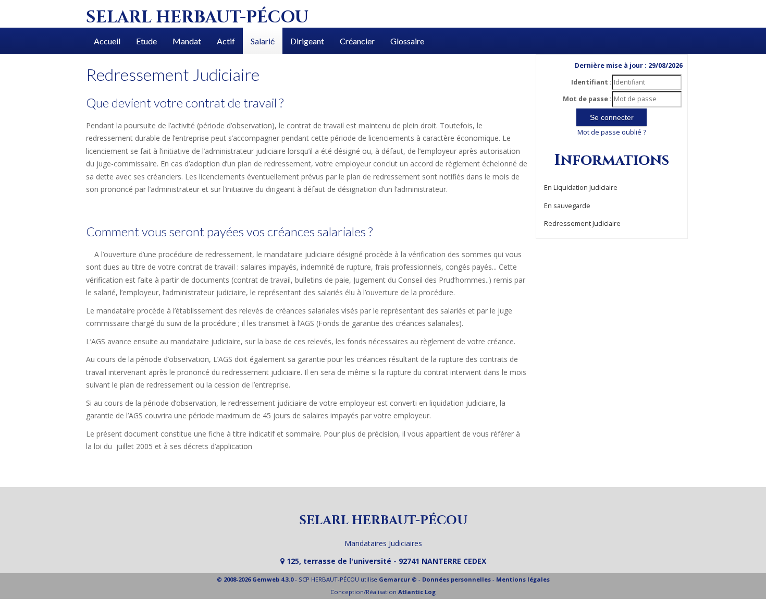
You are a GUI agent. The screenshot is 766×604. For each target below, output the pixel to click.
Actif (226, 41)
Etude (146, 41)
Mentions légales (523, 579)
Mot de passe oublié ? (611, 132)
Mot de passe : (587, 98)
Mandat (186, 41)
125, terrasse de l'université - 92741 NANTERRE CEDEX (385, 561)
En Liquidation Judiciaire (580, 187)
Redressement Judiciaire (582, 223)
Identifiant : (591, 82)
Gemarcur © (398, 579)
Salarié (263, 41)
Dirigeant (307, 41)
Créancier (357, 41)
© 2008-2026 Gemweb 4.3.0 (255, 579)
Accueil (107, 41)
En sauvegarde (567, 205)
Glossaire (407, 41)
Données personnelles (456, 579)
